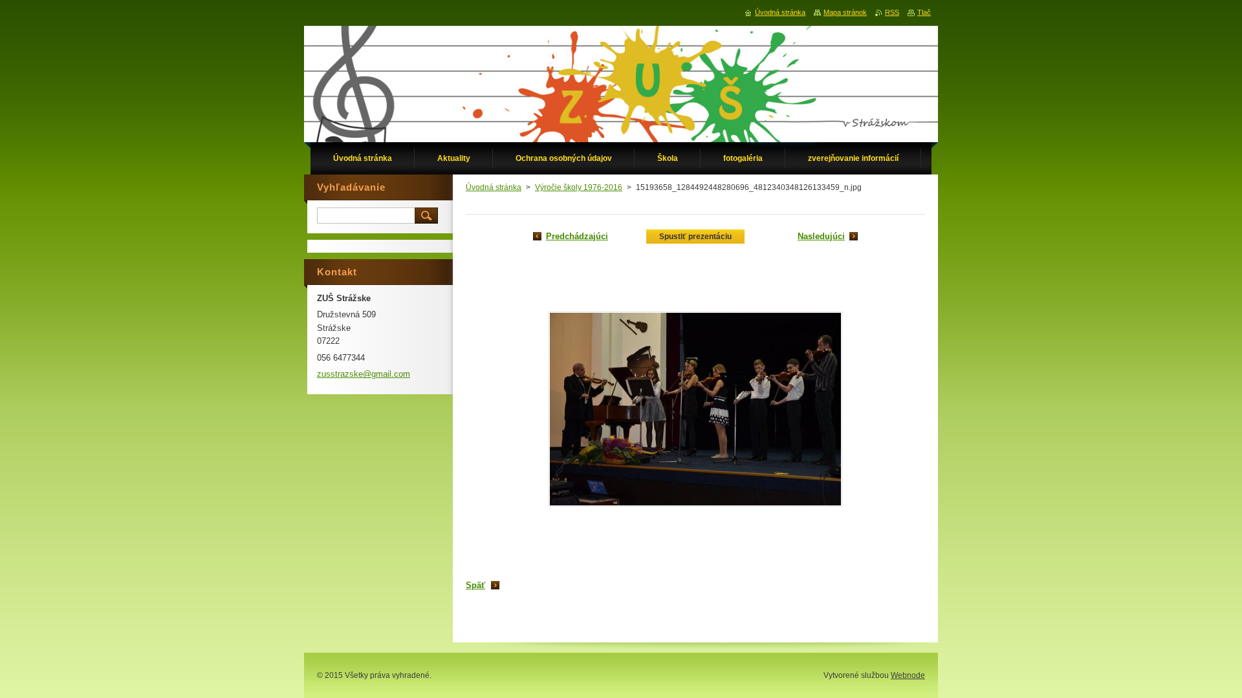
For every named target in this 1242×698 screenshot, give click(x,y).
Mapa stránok (845, 12)
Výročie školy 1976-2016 (578, 187)
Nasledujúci (821, 236)
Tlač (924, 12)
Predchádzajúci (577, 236)
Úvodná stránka (493, 187)
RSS (892, 12)
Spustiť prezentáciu (695, 236)
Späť (475, 585)
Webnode (908, 675)
